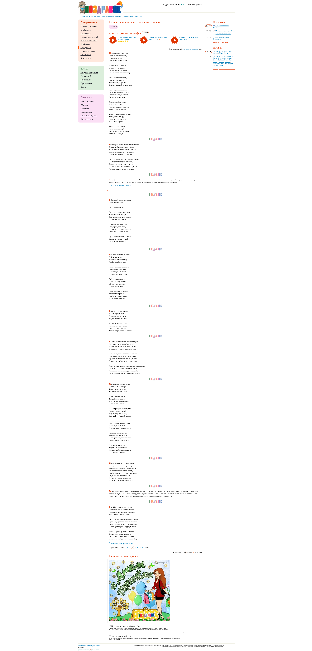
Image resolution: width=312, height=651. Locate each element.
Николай (216, 63)
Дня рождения (87, 101)
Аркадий (230, 56)
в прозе (188, 49)
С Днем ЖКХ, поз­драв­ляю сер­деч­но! (127, 38)
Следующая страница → (121, 543)
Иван (226, 60)
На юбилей (86, 76)
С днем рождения (89, 26)
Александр (216, 51)
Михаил (227, 62)
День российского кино (223, 34)
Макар (230, 51)
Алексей (224, 56)
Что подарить (87, 119)
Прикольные (86, 83)
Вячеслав (222, 58)
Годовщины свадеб (89, 37)
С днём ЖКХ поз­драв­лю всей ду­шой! (158, 38)
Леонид (215, 62)
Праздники (86, 47)
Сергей (230, 63)
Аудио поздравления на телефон (125, 33)
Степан (215, 65)
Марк (221, 53)
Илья (230, 60)
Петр (221, 63)
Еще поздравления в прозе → (120, 185)
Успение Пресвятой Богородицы (221, 38)
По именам (86, 54)
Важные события (89, 40)
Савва (226, 63)
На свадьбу (86, 33)
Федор (226, 53)
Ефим (222, 60)
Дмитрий (216, 60)
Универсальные (88, 51)
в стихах (195, 49)
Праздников (86, 112)
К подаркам (86, 58)
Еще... (83, 87)
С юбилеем (86, 30)
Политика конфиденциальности (89, 645)
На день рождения (89, 72)
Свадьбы (85, 108)
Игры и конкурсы (89, 115)
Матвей (221, 62)
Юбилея (84, 105)
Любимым (85, 44)
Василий (224, 51)
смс (183, 49)
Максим (215, 53)
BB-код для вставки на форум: (120, 636)
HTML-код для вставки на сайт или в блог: (125, 626)
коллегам (113, 27)
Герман (229, 58)
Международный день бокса (225, 31)
